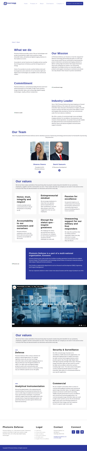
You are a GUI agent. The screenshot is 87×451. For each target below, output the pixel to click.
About (42, 3)
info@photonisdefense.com (60, 436)
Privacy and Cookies (40, 432)
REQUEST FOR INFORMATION (74, 3)
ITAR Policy (38, 430)
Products (33, 3)
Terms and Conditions (41, 435)
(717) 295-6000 (57, 438)
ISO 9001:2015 (39, 437)
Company (59, 3)
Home (26, 3)
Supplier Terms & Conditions (42, 438)
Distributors (50, 3)
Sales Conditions (40, 433)
